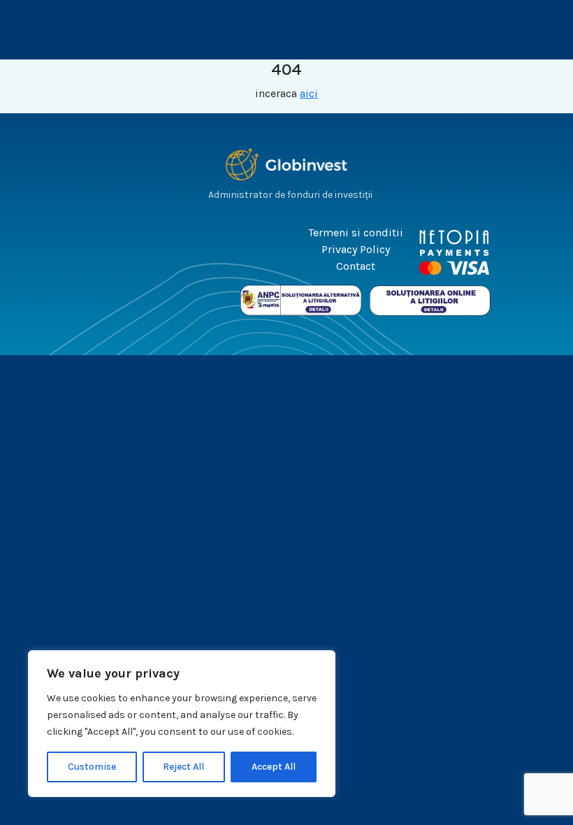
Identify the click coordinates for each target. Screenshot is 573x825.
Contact (355, 266)
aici (309, 93)
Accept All (274, 767)
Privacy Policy (355, 249)
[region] (181, 723)
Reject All (183, 767)
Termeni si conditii (355, 232)
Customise (92, 767)
